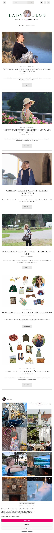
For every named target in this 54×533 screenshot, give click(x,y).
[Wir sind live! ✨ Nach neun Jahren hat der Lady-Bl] (39, 415)
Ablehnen (27, 524)
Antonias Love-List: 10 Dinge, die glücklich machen (27, 312)
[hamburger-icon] (4, 2)
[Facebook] (41, 2)
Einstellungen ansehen (27, 528)
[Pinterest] (48, 2)
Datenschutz (24, 531)
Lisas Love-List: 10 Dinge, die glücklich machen (27, 371)
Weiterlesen (27, 85)
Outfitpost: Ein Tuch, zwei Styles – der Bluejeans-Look (27, 253)
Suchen (30, 2)
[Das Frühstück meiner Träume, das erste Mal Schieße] (14, 489)
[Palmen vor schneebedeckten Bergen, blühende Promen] (39, 439)
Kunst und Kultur (27, 309)
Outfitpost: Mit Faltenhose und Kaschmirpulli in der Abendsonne (27, 70)
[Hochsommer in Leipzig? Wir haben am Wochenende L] (14, 415)
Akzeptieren (27, 520)
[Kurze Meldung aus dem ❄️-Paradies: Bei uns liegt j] (39, 489)
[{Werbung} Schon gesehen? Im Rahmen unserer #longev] (39, 464)
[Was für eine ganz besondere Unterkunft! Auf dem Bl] (14, 439)
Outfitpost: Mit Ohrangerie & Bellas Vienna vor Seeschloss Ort (27, 131)
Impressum (30, 531)
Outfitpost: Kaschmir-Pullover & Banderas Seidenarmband (27, 192)
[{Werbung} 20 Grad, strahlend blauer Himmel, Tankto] (14, 464)
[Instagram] (45, 2)
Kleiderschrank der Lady (27, 66)
